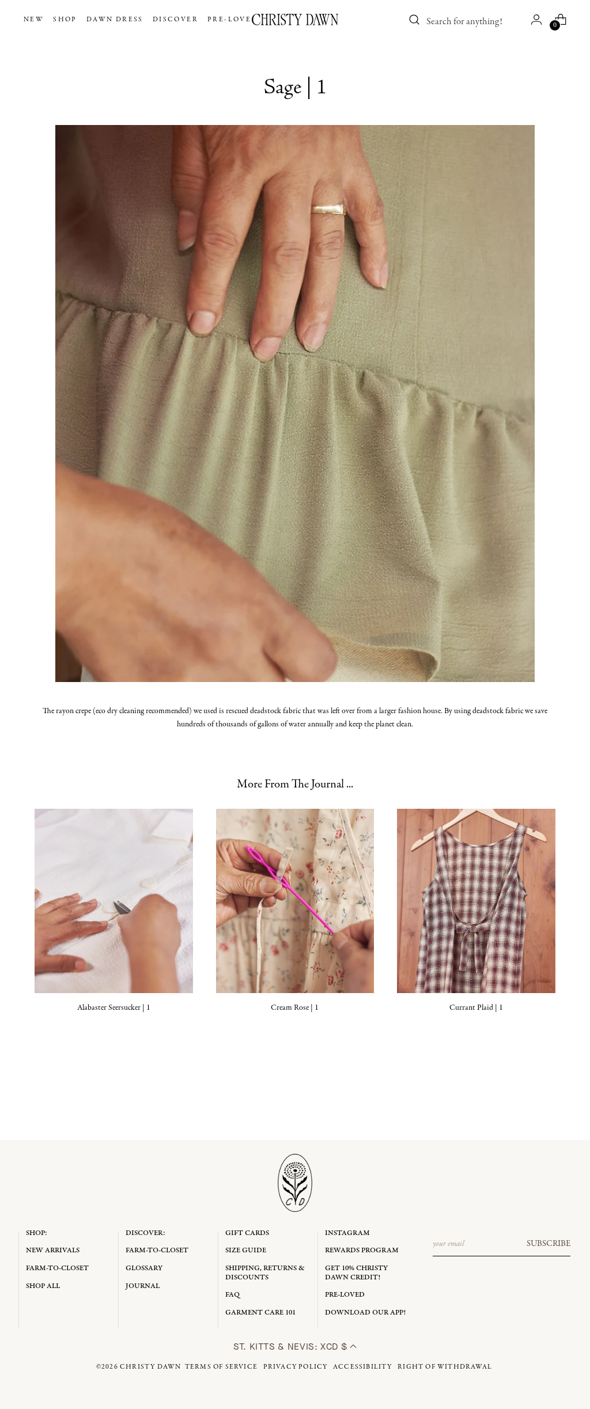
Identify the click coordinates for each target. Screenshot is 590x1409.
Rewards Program (362, 1250)
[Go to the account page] (536, 19)
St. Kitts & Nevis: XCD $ (291, 1346)
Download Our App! (365, 1312)
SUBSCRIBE (548, 1243)
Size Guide (245, 1250)
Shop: (36, 1233)
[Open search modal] (414, 19)
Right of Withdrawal (445, 1367)
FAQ (232, 1295)
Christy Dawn (150, 1367)
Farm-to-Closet (57, 1268)
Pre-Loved (345, 1295)
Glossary (144, 1268)
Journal (143, 1286)
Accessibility (362, 1367)
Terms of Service (221, 1367)
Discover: (145, 1233)
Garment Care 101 (260, 1312)
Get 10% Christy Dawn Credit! (356, 1272)
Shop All (43, 1286)
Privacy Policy (295, 1367)
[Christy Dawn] (295, 19)
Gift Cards (247, 1233)
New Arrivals (53, 1250)
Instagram (347, 1233)
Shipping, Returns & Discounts (265, 1272)
